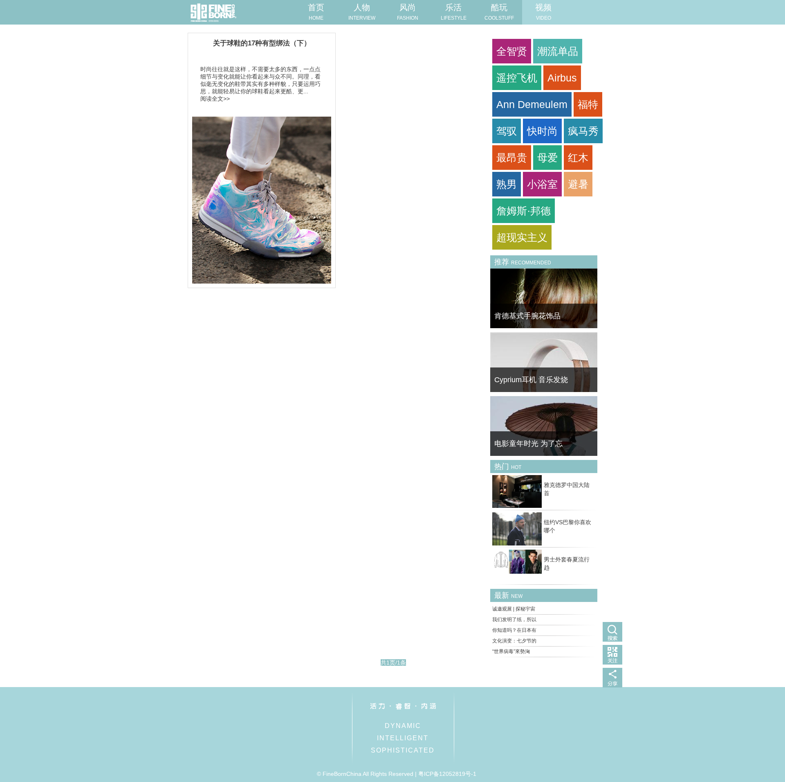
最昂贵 (511, 157)
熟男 (506, 184)
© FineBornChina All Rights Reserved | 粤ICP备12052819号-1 (396, 774)
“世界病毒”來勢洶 (511, 651)
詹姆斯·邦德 (523, 210)
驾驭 (506, 131)
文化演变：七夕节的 (514, 641)
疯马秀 (583, 131)
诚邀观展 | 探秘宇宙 (513, 609)
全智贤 (511, 51)
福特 (588, 104)
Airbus (562, 77)
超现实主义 (521, 237)
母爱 (547, 157)
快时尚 (542, 131)
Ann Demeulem (531, 104)
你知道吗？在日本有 (514, 630)
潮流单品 (557, 51)
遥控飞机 (516, 77)
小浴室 (542, 184)
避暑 (578, 184)
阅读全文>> (215, 98)
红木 (578, 157)
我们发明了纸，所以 (514, 619)
